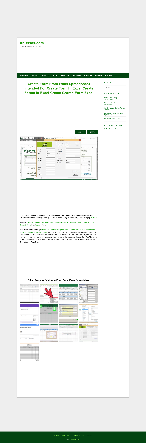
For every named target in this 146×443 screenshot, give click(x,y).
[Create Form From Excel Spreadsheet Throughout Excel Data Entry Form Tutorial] (68, 333)
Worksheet (24, 75)
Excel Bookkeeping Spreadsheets (110, 98)
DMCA (56, 435)
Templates (76, 75)
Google (35, 75)
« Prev (80, 132)
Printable (65, 75)
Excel (55, 75)
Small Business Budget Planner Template (114, 109)
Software (88, 75)
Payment (108, 75)
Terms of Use (79, 435)
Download (46, 75)
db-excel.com (32, 42)
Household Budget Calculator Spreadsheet (113, 114)
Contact (89, 435)
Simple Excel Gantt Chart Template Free (112, 119)
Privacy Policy (66, 435)
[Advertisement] (73, 19)
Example (98, 75)
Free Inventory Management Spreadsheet (113, 103)
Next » (92, 132)
